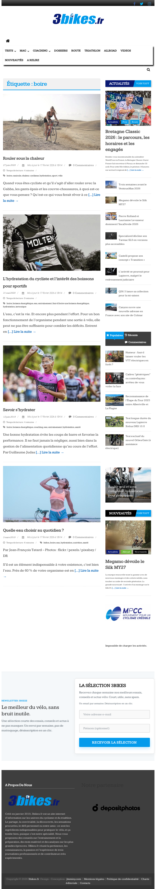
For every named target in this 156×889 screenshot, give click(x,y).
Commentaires (137, 342)
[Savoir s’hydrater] (51, 373)
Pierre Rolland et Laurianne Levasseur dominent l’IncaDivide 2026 (124, 220)
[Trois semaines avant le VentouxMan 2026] (111, 184)
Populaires (116, 335)
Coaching (40, 50)
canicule (17, 175)
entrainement (45, 303)
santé (77, 427)
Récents (133, 335)
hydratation (45, 175)
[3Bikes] (33, 799)
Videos (126, 50)
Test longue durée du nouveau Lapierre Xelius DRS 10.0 (138, 422)
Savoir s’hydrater (19, 409)
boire (9, 175)
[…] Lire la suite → (22, 331)
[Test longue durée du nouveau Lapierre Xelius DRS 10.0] (114, 421)
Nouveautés (14, 60)
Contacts (85, 883)
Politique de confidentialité (123, 879)
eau (35, 303)
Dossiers (61, 50)
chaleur (25, 175)
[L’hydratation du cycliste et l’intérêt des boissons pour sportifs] (51, 242)
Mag (23, 50)
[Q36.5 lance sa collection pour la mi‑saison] (111, 291)
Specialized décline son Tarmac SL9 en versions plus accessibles (126, 240)
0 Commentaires (83, 165)
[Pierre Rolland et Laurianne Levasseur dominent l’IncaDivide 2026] (111, 216)
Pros (125, 121)
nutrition (77, 542)
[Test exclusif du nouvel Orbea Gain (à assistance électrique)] (114, 439)
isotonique (21, 306)
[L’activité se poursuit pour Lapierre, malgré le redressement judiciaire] (111, 271)
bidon (46, 542)
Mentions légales (94, 879)
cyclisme (34, 175)
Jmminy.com (73, 879)
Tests (9, 50)
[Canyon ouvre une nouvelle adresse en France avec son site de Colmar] (111, 307)
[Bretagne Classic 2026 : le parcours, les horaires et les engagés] (128, 108)
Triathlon (92, 50)
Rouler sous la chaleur (23, 158)
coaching (38, 427)
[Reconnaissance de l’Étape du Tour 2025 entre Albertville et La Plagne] (114, 400)
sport (54, 175)
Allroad (110, 50)
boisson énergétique (23, 303)
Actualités (113, 121)
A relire (33, 60)
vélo (60, 175)
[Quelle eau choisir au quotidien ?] (51, 493)
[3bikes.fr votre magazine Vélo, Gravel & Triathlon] (8, 41)
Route (76, 50)
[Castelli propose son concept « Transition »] (111, 255)
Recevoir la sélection (114, 742)
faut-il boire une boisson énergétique (71, 303)
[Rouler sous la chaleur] (51, 121)
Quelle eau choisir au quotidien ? (33, 530)
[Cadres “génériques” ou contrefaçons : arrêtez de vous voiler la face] (114, 378)
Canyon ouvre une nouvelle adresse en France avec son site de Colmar (124, 311)
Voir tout (142, 83)
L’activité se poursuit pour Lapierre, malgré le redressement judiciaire (127, 275)
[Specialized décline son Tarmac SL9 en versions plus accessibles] (111, 235)
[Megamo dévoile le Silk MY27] (111, 200)
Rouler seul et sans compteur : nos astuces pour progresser (125, 491)
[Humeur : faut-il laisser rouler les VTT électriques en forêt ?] (114, 356)
